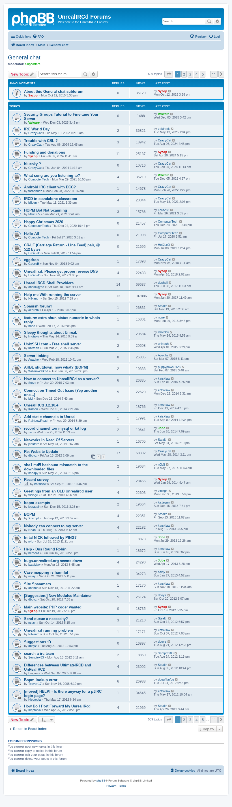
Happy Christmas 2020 (43, 222)
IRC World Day (37, 129)
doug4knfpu (166, 679)
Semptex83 (36, 657)
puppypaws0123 (169, 367)
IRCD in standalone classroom (50, 199)
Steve (32, 382)
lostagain (34, 506)
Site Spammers (37, 584)
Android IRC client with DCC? (50, 187)
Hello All (31, 233)
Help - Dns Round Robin (45, 549)
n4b (30, 541)
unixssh (33, 348)
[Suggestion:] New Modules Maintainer (58, 595)
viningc (33, 495)
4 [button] (196, 74)
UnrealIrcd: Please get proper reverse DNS (61, 271)
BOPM (29, 514)
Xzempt (33, 518)
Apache (33, 359)
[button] (168, 74)
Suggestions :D (37, 642)
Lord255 (163, 210)
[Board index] (33, 18)
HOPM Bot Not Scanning (45, 210)
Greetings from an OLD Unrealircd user (58, 491)
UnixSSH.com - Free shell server (52, 344)
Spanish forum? (38, 306)
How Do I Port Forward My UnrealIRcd (57, 706)
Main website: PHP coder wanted (52, 607)
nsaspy (33, 473)
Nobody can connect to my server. (54, 526)
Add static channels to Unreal (50, 417)
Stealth (162, 305)
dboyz (32, 455)
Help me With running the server (52, 294)
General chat (24, 57)
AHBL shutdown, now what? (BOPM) (56, 367)
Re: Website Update (41, 451)
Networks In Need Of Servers (49, 440)
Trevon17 (35, 683)
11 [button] (214, 74)
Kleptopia (34, 699)
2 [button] (184, 74)
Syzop (33, 95)
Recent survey (36, 479)
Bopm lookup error (40, 680)
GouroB (33, 263)
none (31, 326)
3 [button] (190, 74)
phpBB (101, 780)
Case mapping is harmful (46, 572)
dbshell (162, 282)
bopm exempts (37, 503)
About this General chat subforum (53, 91)
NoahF (33, 529)
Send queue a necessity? (46, 619)
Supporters (32, 64)
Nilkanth (33, 298)
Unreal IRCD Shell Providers (49, 283)
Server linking (36, 356)
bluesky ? (32, 164)
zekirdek (164, 128)
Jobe (161, 428)
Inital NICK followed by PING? (50, 537)
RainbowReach (38, 420)
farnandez (35, 191)
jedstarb (33, 444)
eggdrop (31, 260)
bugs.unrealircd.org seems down (53, 561)
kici (30, 398)
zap (30, 432)
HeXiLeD (34, 253)
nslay (32, 576)
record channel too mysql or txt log (55, 428)
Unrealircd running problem (48, 630)
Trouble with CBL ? (41, 141)
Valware (34, 122)
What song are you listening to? (52, 175)
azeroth (33, 310)
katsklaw (164, 378)
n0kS (161, 464)
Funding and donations (44, 152)
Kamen (33, 409)
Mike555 (34, 214)
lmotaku (33, 336)
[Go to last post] (170, 91)
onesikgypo (36, 287)
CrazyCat (35, 133)
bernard (33, 553)
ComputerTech (38, 179)
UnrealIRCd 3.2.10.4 (41, 405)
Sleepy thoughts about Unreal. (50, 332)
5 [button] (203, 74)
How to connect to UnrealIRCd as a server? (61, 379)
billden (32, 202)
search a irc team (39, 653)
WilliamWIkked (38, 371)
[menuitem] (38, 36)
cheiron (33, 587)
